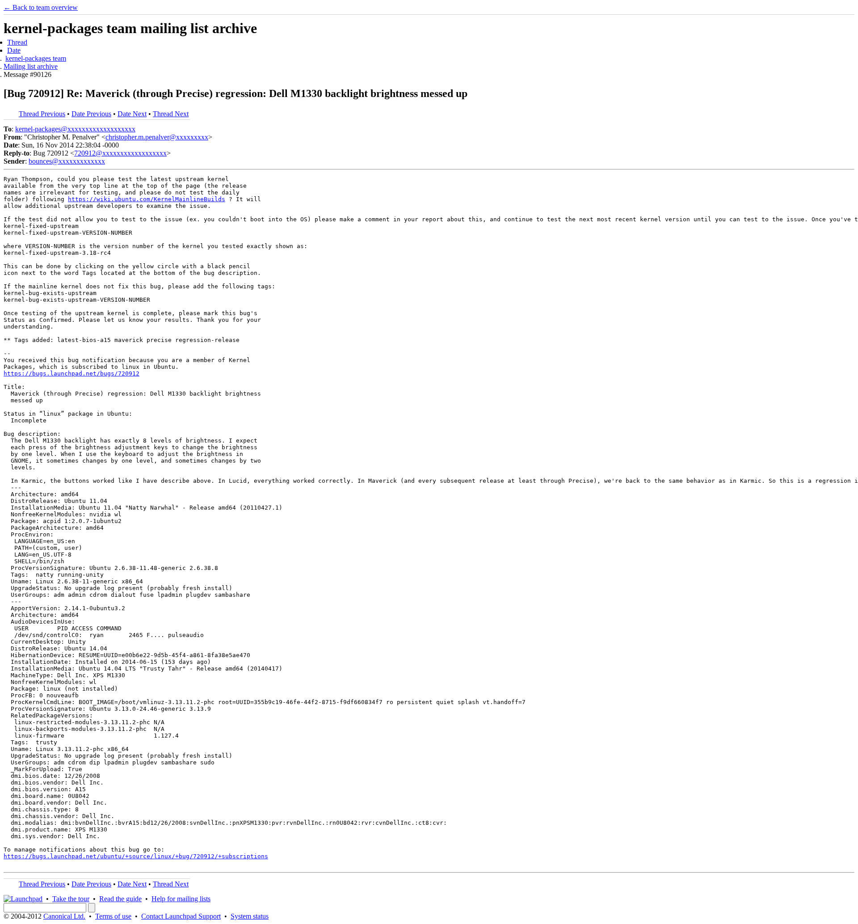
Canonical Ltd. (64, 916)
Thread (17, 42)
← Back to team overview (41, 7)
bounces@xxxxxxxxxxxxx (67, 161)
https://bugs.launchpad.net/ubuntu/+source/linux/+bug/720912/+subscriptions (136, 856)
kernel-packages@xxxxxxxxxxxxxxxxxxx (75, 129)
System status (250, 916)
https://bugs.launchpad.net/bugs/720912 (71, 373)
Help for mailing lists (180, 899)
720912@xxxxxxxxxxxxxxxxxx (120, 153)
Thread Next (171, 114)
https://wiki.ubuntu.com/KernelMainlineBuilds (146, 199)
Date (14, 50)
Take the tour (70, 899)
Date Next (132, 114)
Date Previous (91, 114)
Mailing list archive (31, 66)
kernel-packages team (35, 58)
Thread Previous (42, 114)
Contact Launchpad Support (181, 916)
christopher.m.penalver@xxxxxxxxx (156, 137)
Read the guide (120, 899)
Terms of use (113, 916)
